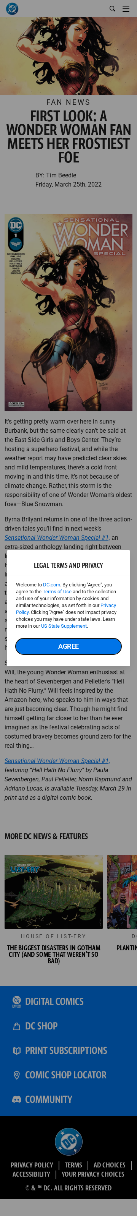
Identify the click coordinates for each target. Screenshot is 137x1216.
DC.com (51, 585)
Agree (68, 646)
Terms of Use (57, 591)
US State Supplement (64, 626)
